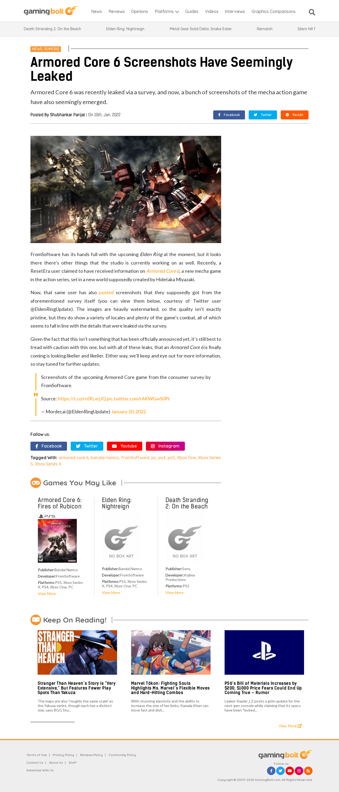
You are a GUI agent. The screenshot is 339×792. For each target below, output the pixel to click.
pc (153, 457)
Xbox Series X (48, 464)
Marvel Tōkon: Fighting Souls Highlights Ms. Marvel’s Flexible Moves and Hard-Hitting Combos (170, 688)
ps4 (162, 457)
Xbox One (186, 457)
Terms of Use (36, 755)
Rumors (51, 49)
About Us (56, 762)
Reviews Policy (91, 755)
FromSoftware (135, 457)
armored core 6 (74, 457)
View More (47, 593)
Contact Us (34, 762)
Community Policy (122, 755)
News (37, 49)
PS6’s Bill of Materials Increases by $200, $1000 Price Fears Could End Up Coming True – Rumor (263, 688)
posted (106, 292)
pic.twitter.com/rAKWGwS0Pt (138, 398)
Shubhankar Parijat (67, 114)
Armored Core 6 (163, 271)
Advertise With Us (39, 770)
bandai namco (105, 457)
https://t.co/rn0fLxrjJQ (82, 398)
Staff (73, 762)
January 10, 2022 (128, 411)
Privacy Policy (63, 755)
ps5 (171, 457)
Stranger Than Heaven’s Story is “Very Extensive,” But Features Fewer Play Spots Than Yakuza (77, 688)
